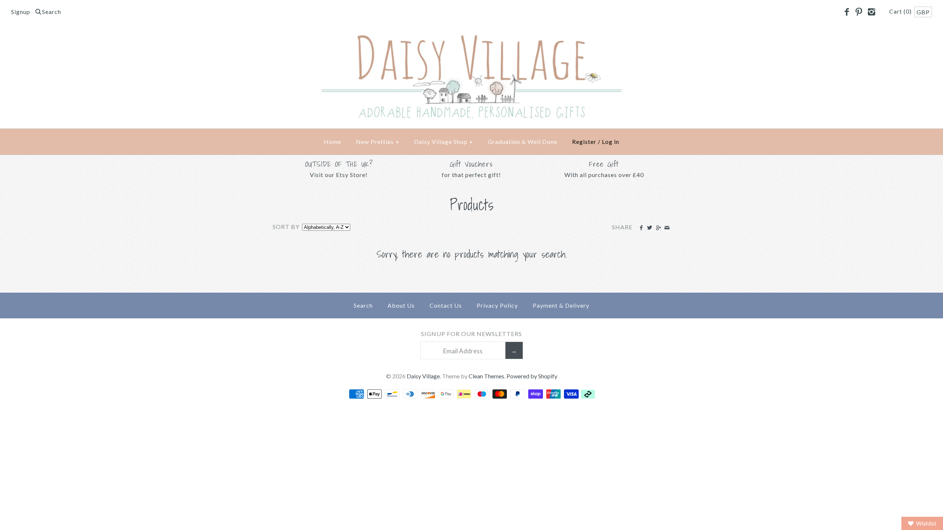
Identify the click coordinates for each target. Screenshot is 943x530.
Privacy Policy (497, 305)
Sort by (286, 226)
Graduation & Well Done (522, 141)
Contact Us (446, 305)
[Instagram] (871, 12)
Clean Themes (486, 375)
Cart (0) (901, 11)
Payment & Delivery (561, 305)
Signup (20, 11)
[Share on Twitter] (649, 228)
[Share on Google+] (658, 228)
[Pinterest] (859, 12)
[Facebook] (846, 12)
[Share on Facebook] (641, 228)
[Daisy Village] (471, 37)
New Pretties (378, 141)
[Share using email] (666, 228)
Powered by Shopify (531, 375)
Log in (610, 141)
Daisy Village (423, 375)
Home (332, 141)
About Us (401, 305)
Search (363, 305)
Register (584, 141)
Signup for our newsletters (471, 333)
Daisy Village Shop (443, 141)
